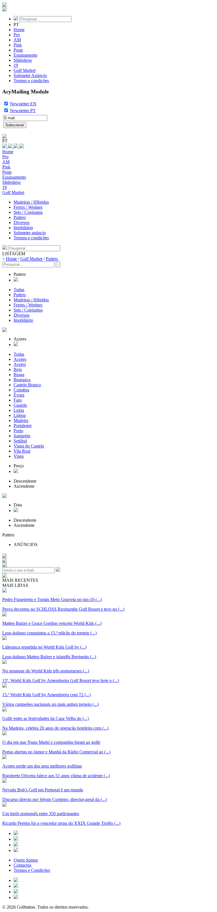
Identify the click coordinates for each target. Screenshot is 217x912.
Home (19, 29)
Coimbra (21, 389)
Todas (19, 289)
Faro (18, 400)
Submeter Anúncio (30, 75)
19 (16, 65)
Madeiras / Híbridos (31, 202)
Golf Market (25, 70)
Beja (18, 369)
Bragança (22, 379)
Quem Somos (26, 860)
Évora (19, 395)
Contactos (22, 865)
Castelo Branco (27, 384)
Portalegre (23, 425)
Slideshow (23, 60)
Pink (18, 44)
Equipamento (25, 55)
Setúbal (20, 440)
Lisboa (20, 415)
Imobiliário (23, 227)
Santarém (22, 435)
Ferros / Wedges (28, 207)
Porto (18, 430)
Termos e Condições (32, 870)
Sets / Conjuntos (28, 212)
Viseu (19, 456)
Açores (20, 359)
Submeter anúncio (30, 232)
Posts (18, 50)
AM (17, 39)
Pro (17, 34)
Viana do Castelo (29, 446)
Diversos (21, 222)
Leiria (19, 410)
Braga (19, 374)
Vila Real (22, 451)
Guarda (20, 405)
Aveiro (20, 364)
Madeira (21, 420)
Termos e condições (31, 80)
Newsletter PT (23, 110)
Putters (20, 217)
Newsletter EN (23, 103)
